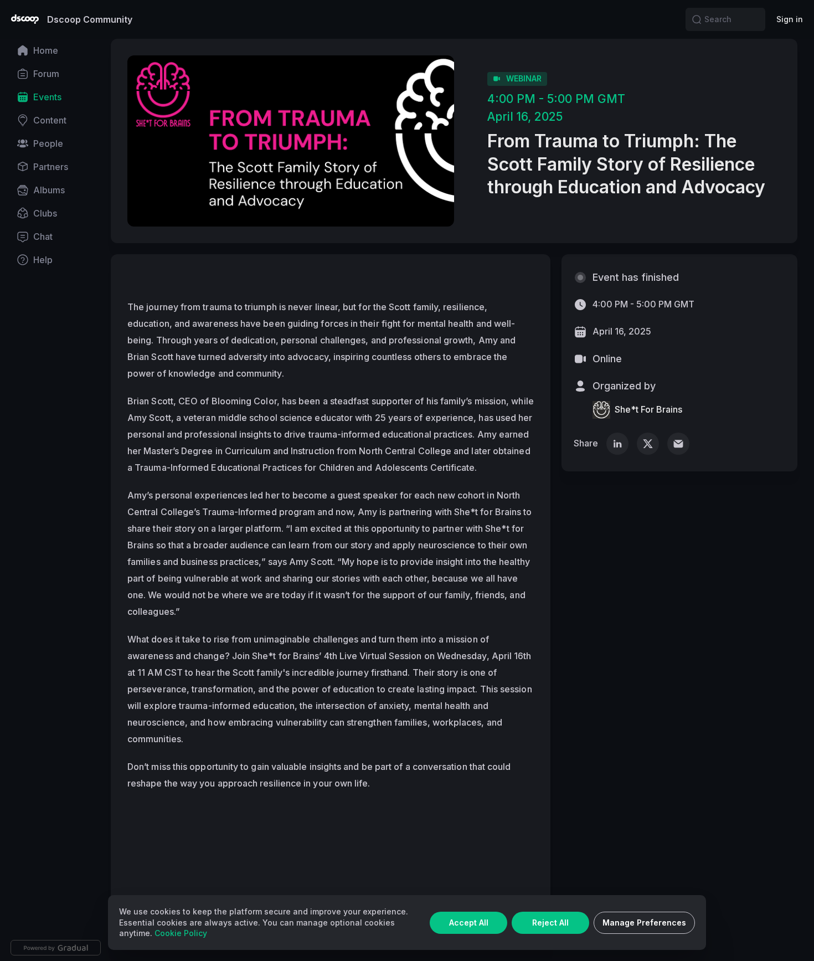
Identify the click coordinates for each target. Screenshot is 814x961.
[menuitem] (55, 50)
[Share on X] (648, 444)
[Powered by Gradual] (56, 947)
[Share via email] (678, 444)
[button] (697, 19)
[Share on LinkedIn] (617, 444)
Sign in (789, 19)
